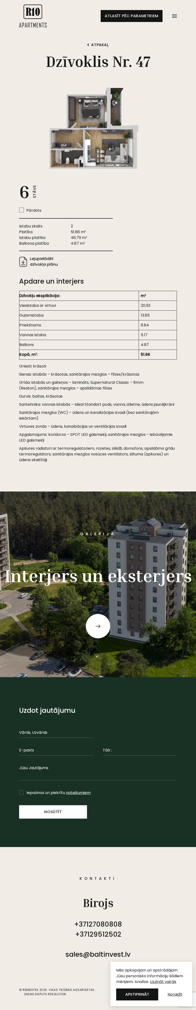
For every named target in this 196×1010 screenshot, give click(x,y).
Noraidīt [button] (175, 994)
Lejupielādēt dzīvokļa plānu (44, 261)
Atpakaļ (100, 45)
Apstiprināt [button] (137, 994)
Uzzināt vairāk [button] (163, 981)
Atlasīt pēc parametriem (131, 16)
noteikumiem (78, 792)
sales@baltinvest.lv (98, 954)
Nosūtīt (53, 812)
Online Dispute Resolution (45, 994)
